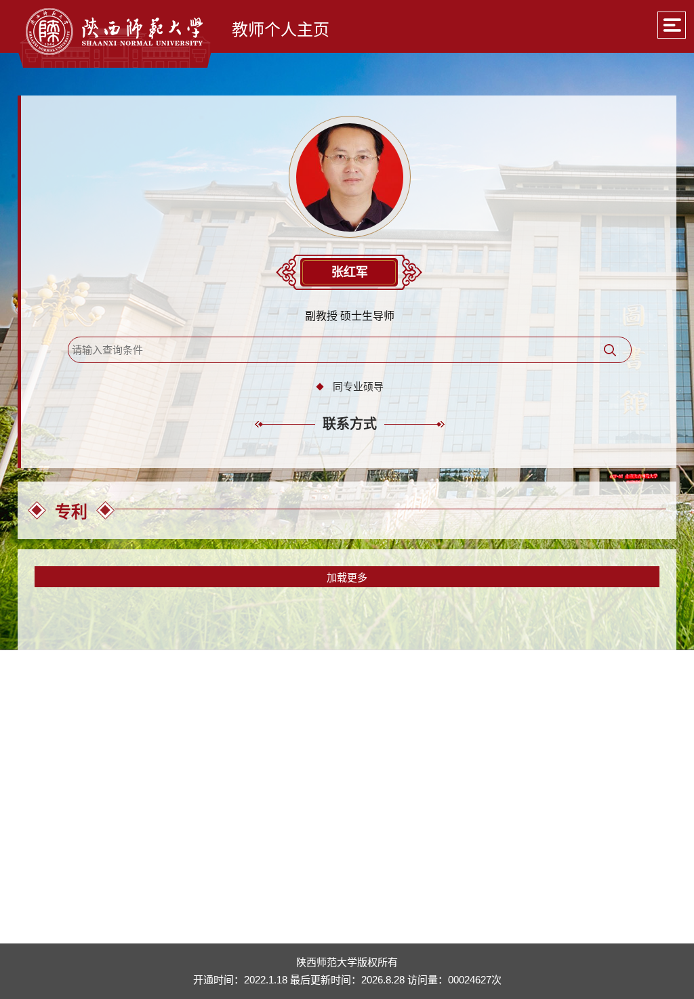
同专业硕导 (358, 386)
